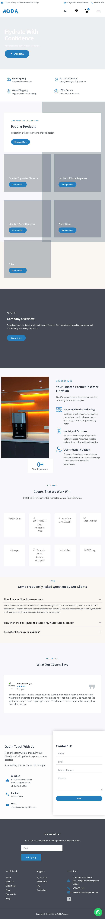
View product (17, 184)
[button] (99, 11)
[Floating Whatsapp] (98, 912)
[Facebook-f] (69, 899)
